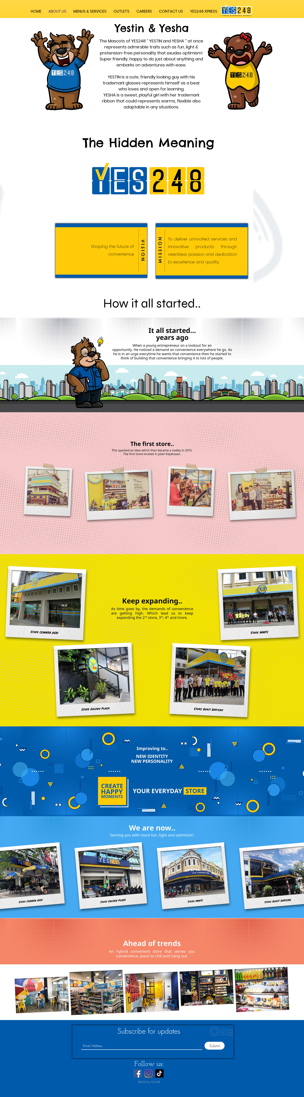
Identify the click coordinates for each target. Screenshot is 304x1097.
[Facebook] (137, 1073)
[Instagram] (148, 1073)
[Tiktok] (159, 1073)
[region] (62, 72)
